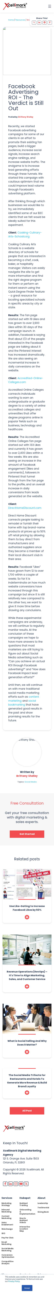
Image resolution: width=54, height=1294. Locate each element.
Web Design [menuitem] (7, 1229)
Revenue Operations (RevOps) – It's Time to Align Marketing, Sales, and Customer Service (27, 975)
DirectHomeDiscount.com (24, 508)
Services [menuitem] (7, 1198)
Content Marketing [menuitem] (6, 1217)
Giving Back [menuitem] (43, 1212)
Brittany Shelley (25, 117)
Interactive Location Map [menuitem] (25, 1228)
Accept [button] (27, 1288)
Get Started (27, 834)
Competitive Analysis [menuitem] (7, 1262)
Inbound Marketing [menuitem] (6, 1210)
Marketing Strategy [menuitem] (6, 1204)
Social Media (31, 782)
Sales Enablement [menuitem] (7, 1223)
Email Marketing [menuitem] (6, 1243)
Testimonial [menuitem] (43, 1207)
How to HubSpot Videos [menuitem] (24, 1220)
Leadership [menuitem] (43, 1203)
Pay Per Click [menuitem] (7, 1237)
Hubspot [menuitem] (25, 1198)
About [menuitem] (41, 1198)
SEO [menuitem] (3, 1233)
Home (11, 20)
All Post (27, 1110)
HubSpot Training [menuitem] (24, 1204)
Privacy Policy (14, 1281)
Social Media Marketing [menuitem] (8, 1249)
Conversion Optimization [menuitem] (8, 1256)
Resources (20, 20)
